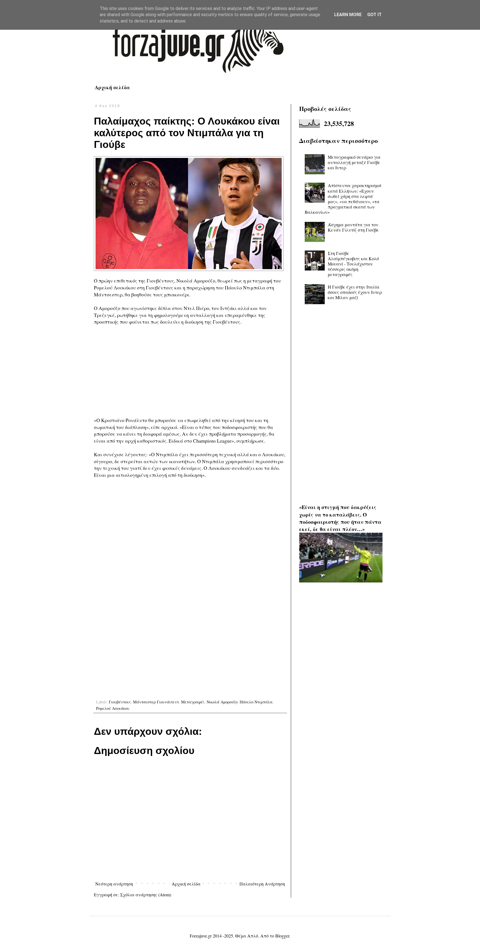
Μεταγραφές (192, 702)
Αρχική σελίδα (112, 87)
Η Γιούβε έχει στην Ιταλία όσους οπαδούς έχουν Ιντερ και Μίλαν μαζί (355, 292)
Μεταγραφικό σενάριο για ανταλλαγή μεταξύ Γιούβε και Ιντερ (354, 162)
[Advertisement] (190, 371)
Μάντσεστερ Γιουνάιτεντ (156, 702)
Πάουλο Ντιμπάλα (256, 702)
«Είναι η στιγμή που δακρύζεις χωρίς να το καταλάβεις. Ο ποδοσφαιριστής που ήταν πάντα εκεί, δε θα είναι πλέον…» (340, 518)
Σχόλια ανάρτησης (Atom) (145, 894)
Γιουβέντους (120, 702)
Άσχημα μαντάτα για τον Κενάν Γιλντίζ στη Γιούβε (353, 227)
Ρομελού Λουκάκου (112, 708)
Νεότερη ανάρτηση (114, 884)
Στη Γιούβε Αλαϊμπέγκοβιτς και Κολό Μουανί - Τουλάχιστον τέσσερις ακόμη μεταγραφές (353, 263)
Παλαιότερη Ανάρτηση (262, 884)
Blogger (282, 936)
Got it (374, 14)
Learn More (348, 14)
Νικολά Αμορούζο (222, 702)
